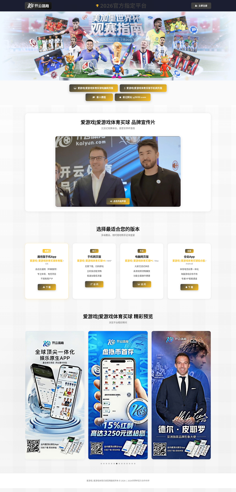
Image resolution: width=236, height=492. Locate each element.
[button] (101, 463)
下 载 (48, 287)
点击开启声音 (119, 201)
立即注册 (203, 5)
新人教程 (101, 97)
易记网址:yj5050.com (134, 97)
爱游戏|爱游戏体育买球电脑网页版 (95, 88)
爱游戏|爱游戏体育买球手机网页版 (144, 88)
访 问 (95, 284)
